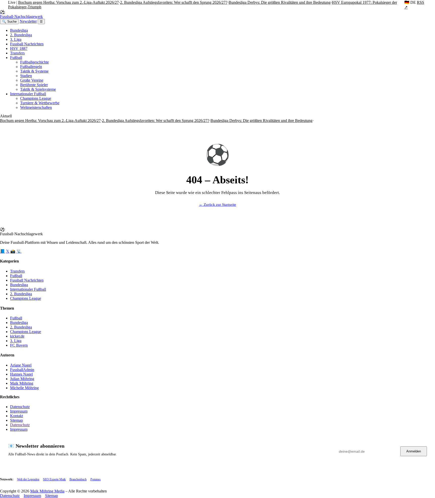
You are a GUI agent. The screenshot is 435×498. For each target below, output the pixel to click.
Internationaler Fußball (28, 94)
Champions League (35, 98)
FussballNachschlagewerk (21, 14)
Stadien (26, 76)
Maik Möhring (21, 383)
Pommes (95, 479)
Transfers (17, 53)
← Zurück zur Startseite (217, 205)
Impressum (18, 411)
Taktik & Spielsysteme (38, 89)
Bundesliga (19, 30)
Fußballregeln (31, 66)
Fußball (16, 57)
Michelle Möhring (24, 388)
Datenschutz (20, 407)
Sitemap (16, 420)
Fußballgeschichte (34, 62)
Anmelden (413, 451)
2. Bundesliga (21, 35)
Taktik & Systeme (34, 71)
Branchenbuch (78, 479)
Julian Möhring (22, 379)
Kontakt (16, 416)
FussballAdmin (22, 370)
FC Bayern (19, 345)
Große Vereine (31, 80)
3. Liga (15, 39)
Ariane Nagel (20, 365)
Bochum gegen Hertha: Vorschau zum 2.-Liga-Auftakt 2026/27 (68, 2)
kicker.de (17, 336)
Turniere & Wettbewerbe (39, 103)
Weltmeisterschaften (36, 107)
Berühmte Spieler (34, 85)
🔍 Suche (9, 21)
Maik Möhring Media (47, 491)
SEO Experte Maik (54, 479)
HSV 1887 (18, 48)
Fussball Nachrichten (27, 44)
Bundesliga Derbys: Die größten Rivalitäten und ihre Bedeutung (280, 2)
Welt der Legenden (28, 479)
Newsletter (28, 21)
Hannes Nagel (21, 374)
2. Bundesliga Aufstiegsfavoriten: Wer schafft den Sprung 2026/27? (173, 2)
